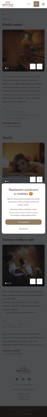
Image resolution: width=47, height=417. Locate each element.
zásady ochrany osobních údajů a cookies (23, 212)
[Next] (39, 66)
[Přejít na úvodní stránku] (8, 4)
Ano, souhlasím (23, 222)
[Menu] (43, 4)
